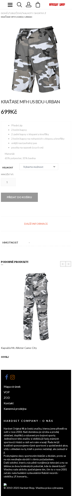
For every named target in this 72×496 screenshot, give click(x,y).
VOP (7, 392)
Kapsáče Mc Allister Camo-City (19, 347)
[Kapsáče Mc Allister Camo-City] (36, 306)
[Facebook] (6, 377)
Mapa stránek (12, 386)
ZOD (7, 397)
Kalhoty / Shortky (33, 13)
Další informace (36, 223)
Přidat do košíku (19, 197)
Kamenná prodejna (15, 408)
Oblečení (15, 13)
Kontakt (9, 403)
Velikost (7, 167)
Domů (4, 13)
